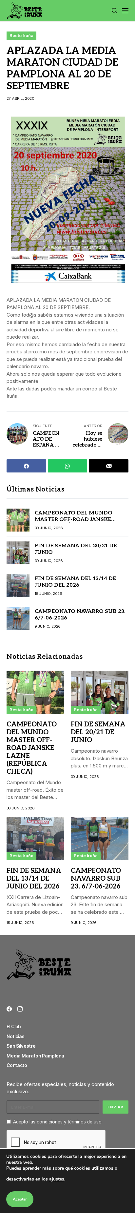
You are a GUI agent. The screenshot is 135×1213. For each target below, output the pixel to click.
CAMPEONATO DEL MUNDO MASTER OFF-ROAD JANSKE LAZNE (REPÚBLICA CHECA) (73, 519)
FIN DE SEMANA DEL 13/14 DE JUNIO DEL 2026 (75, 581)
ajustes (56, 1179)
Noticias (16, 1036)
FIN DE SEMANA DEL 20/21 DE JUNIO (98, 732)
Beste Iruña (21, 35)
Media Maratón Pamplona (35, 1055)
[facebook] (9, 1009)
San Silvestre (21, 1046)
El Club (14, 1026)
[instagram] (20, 1009)
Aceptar (20, 1199)
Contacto (17, 1065)
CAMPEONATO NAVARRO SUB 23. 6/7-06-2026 (96, 878)
